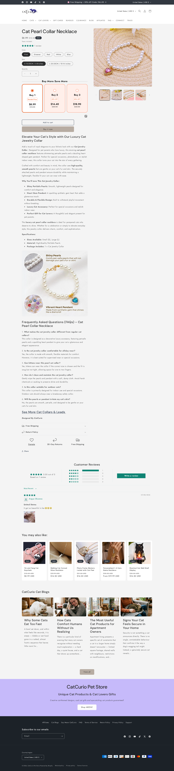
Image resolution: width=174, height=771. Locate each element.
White (58, 54)
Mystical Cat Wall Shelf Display (139, 569)
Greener (37, 54)
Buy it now (48, 129)
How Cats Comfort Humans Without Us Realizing (69, 626)
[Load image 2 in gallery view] (116, 95)
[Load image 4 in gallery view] (140, 95)
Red (48, 54)
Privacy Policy (117, 722)
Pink (26, 54)
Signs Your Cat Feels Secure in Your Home (134, 624)
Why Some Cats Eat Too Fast (36, 622)
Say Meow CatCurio (68, 722)
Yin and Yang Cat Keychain (31, 569)
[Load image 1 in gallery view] (104, 95)
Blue (69, 54)
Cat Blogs (55, 722)
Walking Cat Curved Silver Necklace (59, 569)
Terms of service (82, 766)
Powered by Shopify (46, 766)
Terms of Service (91, 722)
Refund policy (59, 766)
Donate (31, 444)
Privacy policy (70, 766)
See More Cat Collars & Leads (44, 412)
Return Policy (105, 722)
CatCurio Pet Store (34, 766)
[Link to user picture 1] (29, 517)
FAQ (80, 722)
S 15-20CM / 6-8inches (33, 63)
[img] (30, 495)
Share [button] (26, 451)
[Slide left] (96, 95)
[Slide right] (149, 95)
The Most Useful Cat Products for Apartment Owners (102, 626)
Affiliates (45, 722)
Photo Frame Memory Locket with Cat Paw (86, 569)
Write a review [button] (131, 476)
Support (129, 722)
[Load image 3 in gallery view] (128, 95)
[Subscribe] (61, 736)
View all (87, 672)
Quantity (25, 69)
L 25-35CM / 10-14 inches (60, 63)
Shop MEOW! (87, 707)
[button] (32, 20)
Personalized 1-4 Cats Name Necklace (112, 569)
